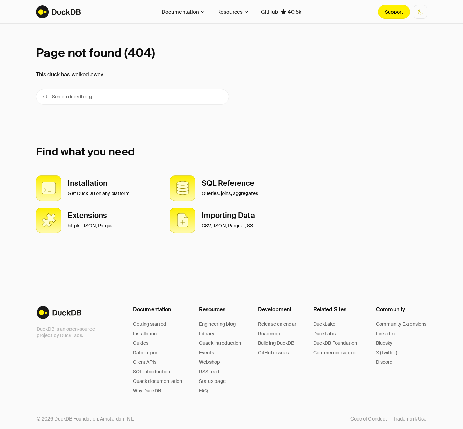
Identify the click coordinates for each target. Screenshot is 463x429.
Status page (212, 381)
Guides (140, 343)
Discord (384, 362)
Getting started (149, 324)
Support (394, 12)
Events (206, 353)
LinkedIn (385, 334)
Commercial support (336, 353)
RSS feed (209, 372)
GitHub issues (273, 353)
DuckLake (324, 324)
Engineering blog (217, 324)
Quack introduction (220, 343)
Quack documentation (157, 381)
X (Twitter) (387, 353)
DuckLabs (71, 335)
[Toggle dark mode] (420, 12)
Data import (146, 353)
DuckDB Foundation (335, 343)
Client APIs (145, 362)
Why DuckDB (147, 391)
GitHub (281, 11)
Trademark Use (409, 419)
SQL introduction (151, 372)
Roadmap (269, 334)
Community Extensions (401, 324)
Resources (230, 11)
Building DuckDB (276, 343)
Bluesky (384, 343)
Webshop (209, 362)
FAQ (203, 391)
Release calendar (277, 324)
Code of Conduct (368, 419)
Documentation (180, 11)
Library (207, 334)
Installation (145, 334)
